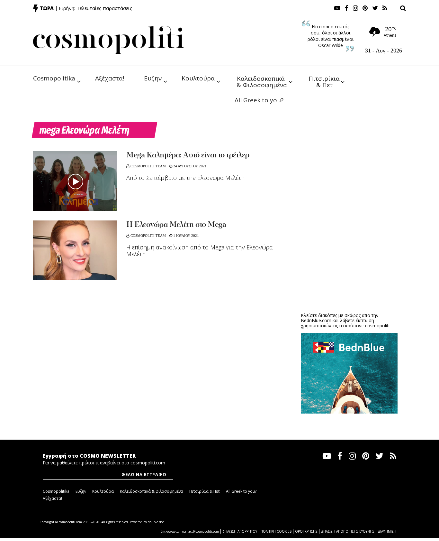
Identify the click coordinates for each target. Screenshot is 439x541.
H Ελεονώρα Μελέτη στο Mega (176, 225)
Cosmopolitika (54, 78)
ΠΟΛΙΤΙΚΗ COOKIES (276, 531)
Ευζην (153, 78)
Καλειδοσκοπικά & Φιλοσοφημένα (262, 81)
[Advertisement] (349, 257)
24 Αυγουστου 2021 (189, 166)
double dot (156, 522)
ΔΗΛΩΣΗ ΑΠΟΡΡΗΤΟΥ (239, 531)
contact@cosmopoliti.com (200, 531)
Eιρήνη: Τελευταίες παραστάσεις (95, 8)
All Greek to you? (259, 100)
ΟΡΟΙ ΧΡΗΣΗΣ (306, 531)
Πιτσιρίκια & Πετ (325, 81)
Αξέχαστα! (109, 78)
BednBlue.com (316, 320)
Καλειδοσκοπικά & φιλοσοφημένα (151, 491)
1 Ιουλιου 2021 (185, 236)
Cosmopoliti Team (148, 166)
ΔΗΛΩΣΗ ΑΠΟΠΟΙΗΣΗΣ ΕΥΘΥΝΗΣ (347, 531)
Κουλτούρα (198, 78)
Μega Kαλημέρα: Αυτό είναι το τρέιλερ (187, 155)
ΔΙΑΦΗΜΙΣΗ (387, 531)
